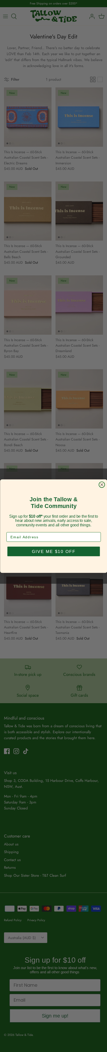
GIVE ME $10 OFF (53, 551)
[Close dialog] (102, 484)
